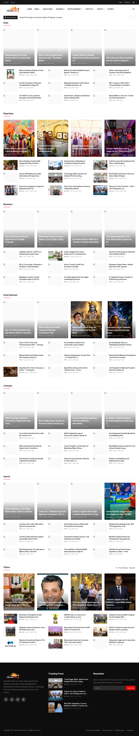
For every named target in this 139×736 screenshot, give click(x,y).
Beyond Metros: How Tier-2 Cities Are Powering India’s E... (121, 97)
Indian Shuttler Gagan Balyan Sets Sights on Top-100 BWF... (119, 512)
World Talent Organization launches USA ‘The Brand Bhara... (51, 58)
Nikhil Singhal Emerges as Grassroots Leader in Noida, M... (76, 434)
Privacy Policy (108, 730)
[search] (134, 9)
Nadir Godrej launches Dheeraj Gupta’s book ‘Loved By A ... (30, 447)
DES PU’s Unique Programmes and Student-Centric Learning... (121, 629)
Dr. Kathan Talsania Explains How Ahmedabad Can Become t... (119, 421)
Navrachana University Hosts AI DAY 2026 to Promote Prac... (77, 629)
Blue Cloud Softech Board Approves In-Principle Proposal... (16, 239)
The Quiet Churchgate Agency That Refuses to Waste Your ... (85, 603)
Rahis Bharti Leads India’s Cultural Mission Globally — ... (18, 149)
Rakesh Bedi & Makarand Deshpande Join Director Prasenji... (122, 356)
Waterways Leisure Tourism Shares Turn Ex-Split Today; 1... (51, 239)
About (13, 2)
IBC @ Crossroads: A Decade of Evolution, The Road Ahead (30, 266)
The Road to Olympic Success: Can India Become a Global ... (76, 538)
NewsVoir (130, 730)
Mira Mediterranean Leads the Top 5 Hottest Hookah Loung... (122, 447)
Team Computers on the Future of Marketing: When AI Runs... (76, 447)
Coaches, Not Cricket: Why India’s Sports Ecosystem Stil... (31, 525)
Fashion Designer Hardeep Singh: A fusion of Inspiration (40, 17)
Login (120, 2)
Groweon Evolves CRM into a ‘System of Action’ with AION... (86, 240)
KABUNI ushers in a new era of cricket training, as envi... (74, 616)
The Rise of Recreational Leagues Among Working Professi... (31, 538)
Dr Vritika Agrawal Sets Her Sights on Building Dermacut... (76, 278)
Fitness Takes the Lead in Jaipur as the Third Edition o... (119, 149)
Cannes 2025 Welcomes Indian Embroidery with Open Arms (30, 175)
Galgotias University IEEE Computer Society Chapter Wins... (122, 616)
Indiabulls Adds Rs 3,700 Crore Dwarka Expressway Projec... (30, 253)
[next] (134, 17)
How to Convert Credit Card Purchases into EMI (74, 266)
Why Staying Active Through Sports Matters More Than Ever (32, 550)
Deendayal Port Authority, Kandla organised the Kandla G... (31, 460)
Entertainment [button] (74, 9)
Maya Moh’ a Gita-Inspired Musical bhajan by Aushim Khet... (84, 330)
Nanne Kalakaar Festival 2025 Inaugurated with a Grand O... (29, 162)
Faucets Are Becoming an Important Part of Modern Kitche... (122, 253)
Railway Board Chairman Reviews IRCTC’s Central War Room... (18, 58)
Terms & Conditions (93, 730)
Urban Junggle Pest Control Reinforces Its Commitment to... (75, 253)
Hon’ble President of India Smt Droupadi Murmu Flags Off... (30, 84)
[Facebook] (5, 699)
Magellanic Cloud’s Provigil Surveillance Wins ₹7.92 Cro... (29, 278)
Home (29, 9)
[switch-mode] (134, 2)
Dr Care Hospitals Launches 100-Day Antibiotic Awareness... (84, 421)
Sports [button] (100, 9)
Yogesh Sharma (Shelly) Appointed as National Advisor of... (86, 58)
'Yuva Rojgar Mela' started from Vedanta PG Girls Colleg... (75, 175)
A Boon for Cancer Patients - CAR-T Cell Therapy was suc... (122, 187)
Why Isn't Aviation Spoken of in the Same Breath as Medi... (31, 71)
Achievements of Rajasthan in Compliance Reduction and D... (75, 162)
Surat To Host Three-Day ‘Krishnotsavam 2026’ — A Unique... (31, 344)
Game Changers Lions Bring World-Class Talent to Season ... (18, 511)
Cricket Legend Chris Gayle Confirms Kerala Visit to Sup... (85, 512)
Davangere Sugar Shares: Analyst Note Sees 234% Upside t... (121, 266)
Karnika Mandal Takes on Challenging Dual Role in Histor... (121, 344)
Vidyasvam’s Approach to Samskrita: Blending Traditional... (122, 641)
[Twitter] (11, 699)
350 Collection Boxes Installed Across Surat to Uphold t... (119, 59)
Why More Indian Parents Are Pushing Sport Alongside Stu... (120, 538)
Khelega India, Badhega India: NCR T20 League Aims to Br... (121, 525)
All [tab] (117, 568)
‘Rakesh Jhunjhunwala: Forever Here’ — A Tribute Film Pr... (77, 356)
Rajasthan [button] (47, 9)
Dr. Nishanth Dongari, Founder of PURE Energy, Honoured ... (121, 278)
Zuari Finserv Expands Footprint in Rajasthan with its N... (31, 187)
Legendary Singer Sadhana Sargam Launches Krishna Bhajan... (118, 330)
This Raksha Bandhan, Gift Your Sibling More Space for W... (118, 239)
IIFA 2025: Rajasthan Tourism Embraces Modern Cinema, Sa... (76, 705)
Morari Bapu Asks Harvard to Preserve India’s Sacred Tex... (52, 422)
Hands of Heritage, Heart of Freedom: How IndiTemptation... (120, 71)
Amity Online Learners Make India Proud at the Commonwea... (76, 525)
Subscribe (130, 688)
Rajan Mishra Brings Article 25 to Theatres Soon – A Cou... (76, 369)
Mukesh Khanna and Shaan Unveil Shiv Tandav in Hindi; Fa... (31, 356)
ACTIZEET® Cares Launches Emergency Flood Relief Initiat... (30, 97)
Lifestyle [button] (89, 9)
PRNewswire (120, 730)
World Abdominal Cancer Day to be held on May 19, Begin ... (121, 175)
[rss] (23, 699)
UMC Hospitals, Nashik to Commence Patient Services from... (18, 421)
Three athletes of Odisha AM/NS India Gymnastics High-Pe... (75, 550)
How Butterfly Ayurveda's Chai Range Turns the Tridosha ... (18, 603)
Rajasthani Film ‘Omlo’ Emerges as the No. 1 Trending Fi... (31, 369)
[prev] (130, 17)
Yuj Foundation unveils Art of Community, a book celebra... (74, 344)
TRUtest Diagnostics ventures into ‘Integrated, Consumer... (52, 603)
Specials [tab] (132, 568)
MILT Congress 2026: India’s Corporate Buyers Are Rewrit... (120, 84)
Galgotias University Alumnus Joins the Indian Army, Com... (32, 629)
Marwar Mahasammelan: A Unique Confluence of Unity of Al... (85, 148)
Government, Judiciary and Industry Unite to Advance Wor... (77, 97)
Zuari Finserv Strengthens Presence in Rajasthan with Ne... (77, 187)
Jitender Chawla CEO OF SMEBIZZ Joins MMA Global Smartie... (119, 602)
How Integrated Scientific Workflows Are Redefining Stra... (122, 434)
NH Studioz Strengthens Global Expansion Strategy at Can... (30, 616)
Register (127, 2)
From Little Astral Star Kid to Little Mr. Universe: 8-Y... (31, 434)
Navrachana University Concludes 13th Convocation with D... (76, 641)
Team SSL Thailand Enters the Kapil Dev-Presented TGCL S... (52, 512)
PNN (6, 63)
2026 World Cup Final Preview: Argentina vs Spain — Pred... (120, 550)
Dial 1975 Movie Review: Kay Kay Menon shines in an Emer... (18, 331)
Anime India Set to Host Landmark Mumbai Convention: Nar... (49, 330)
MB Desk (22, 75)
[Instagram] (17, 699)
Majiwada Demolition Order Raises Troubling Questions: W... (76, 84)
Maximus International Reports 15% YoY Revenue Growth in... (32, 641)
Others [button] (110, 9)
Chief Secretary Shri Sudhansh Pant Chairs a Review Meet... (122, 162)
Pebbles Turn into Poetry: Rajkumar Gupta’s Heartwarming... (50, 148)
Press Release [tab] (123, 568)
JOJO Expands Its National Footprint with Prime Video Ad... (122, 369)
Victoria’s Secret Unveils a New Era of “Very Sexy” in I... (76, 460)
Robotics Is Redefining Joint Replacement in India (119, 460)
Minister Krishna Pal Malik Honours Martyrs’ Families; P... (77, 71)
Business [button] (59, 9)
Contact (5, 2)
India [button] (37, 9)
